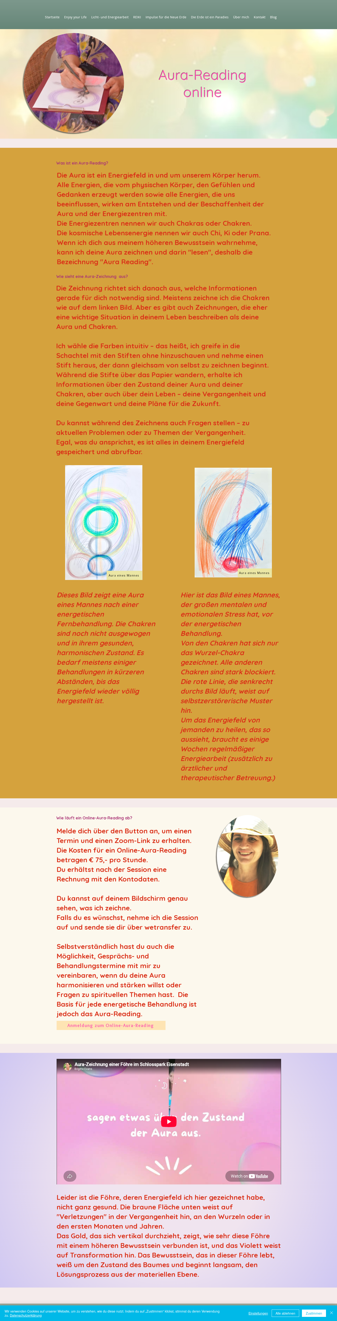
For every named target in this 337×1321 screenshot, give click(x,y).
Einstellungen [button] (258, 1313)
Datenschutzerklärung (26, 1315)
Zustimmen (314, 1313)
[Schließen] (331, 1313)
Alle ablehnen (285, 1313)
